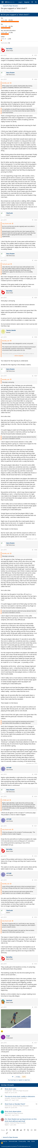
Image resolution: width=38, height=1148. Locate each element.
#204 (35, 260)
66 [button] (4, 20)
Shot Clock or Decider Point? (15, 1104)
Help (28, 1141)
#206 (35, 337)
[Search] (36, 2)
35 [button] (4, 26)
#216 (35, 1007)
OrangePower (8, 1091)
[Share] (32, 55)
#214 (35, 917)
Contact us (4, 1141)
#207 (35, 376)
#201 (35, 55)
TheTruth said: (6, 264)
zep (6, 1113)
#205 (35, 297)
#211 (35, 826)
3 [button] (3, 39)
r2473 (3, 11)
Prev (18, 1077)
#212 (35, 856)
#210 (35, 796)
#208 (35, 550)
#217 (35, 1043)
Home (33, 1141)
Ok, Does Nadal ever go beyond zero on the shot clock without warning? (21, 1120)
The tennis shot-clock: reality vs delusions (20, 1096)
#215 (35, 964)
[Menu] (2, 2)
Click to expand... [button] (19, 355)
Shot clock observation (13, 1111)
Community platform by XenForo (16, 1146)
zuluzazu (7, 1123)
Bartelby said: (6, 83)
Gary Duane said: (6, 223)
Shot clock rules (10, 1089)
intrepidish (7, 1098)
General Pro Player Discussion (20, 1091)
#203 (35, 220)
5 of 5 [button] (23, 1077)
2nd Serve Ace (8, 1106)
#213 (35, 880)
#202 (35, 79)
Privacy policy (22, 1141)
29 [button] (4, 32)
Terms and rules (13, 1141)
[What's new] (32, 2)
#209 (35, 774)
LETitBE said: (5, 800)
